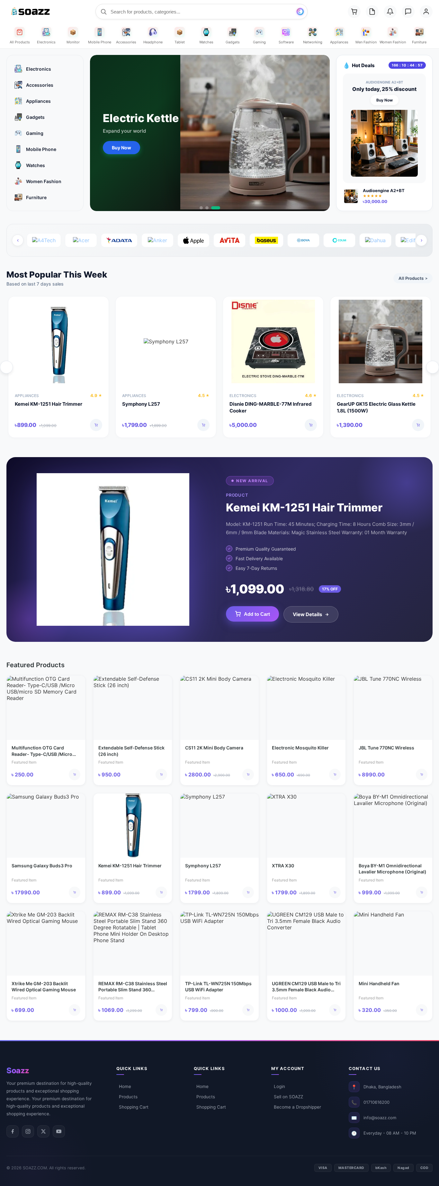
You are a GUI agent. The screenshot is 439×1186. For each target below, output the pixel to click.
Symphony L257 (141, 404)
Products (128, 1096)
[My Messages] (408, 11)
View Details (307, 614)
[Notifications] (390, 11)
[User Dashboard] (426, 11)
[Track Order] (372, 11)
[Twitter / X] (43, 1131)
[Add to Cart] (96, 425)
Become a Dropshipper (297, 1107)
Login (279, 1086)
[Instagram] (28, 1131)
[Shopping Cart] (354, 11)
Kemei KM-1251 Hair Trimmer (48, 404)
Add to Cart (257, 614)
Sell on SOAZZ (288, 1096)
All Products (413, 278)
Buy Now (121, 147)
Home (125, 1086)
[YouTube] (59, 1131)
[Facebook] (12, 1131)
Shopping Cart (133, 1107)
